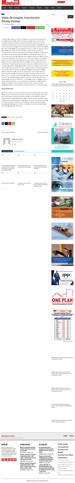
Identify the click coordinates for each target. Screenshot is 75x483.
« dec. (60, 101)
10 (69, 90)
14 (60, 93)
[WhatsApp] (13, 123)
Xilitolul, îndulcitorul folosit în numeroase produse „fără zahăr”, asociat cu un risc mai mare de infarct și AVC (61, 373)
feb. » (64, 101)
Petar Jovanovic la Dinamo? (8, 132)
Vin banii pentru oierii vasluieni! (8, 183)
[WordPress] (15, 459)
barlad (9, 117)
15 (63, 93)
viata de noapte (19, 117)
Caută (52, 14)
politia (13, 117)
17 (69, 93)
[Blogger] (2, 459)
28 (60, 99)
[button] (68, 2)
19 (52, 96)
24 (69, 96)
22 (63, 96)
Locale (6, 12)
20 (56, 96)
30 (66, 99)
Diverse (41, 473)
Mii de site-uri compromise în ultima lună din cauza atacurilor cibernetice (40, 167)
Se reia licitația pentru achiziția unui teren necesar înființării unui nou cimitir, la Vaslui (46, 450)
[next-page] (5, 189)
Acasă (3, 12)
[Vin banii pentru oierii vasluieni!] (9, 177)
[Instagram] (9, 459)
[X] (6, 123)
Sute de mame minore (43, 132)
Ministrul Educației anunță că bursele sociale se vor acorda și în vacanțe (62, 358)
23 (66, 96)
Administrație (42, 454)
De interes (23, 452)
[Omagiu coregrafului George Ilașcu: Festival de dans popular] (25, 159)
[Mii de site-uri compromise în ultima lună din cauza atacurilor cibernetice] (41, 159)
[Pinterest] (9, 123)
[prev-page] (2, 189)
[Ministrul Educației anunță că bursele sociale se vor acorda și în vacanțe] (62, 351)
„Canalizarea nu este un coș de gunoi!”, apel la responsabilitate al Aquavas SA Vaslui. (41, 185)
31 (69, 99)
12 (52, 93)
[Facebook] (3, 123)
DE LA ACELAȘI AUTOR (19, 151)
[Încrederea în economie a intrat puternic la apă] (25, 177)
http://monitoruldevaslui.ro (17, 141)
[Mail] (15, 144)
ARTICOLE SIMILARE (7, 151)
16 (66, 93)
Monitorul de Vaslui (9, 24)
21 (60, 96)
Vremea (41, 462)
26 (52, 99)
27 (56, 99)
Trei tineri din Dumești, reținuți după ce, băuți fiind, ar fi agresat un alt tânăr (61, 421)
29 (63, 99)
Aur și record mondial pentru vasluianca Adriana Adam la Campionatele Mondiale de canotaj (61, 406)
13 (56, 93)
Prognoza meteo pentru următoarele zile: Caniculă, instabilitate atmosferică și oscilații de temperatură (46, 458)
